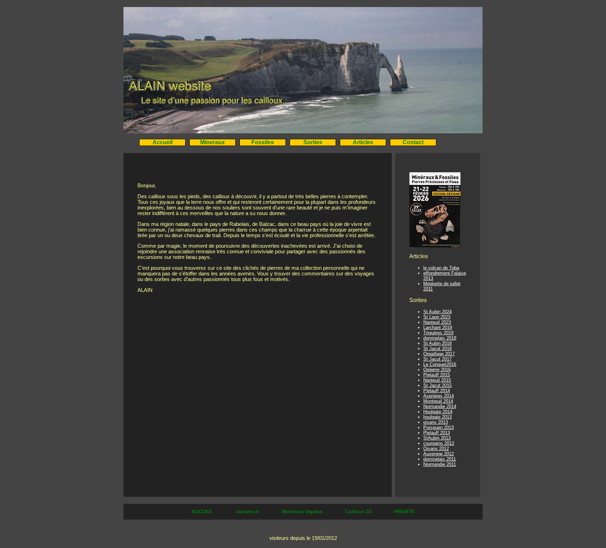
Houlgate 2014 (437, 411)
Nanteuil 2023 (437, 322)
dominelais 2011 (439, 459)
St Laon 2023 (436, 317)
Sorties (312, 142)
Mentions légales (303, 511)
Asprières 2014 (438, 396)
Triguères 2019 (438, 332)
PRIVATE (404, 511)
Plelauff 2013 (436, 432)
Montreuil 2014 (438, 401)
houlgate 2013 (437, 417)
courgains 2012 (438, 443)
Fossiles (262, 142)
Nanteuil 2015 (437, 380)
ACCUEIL (203, 511)
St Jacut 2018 (437, 348)
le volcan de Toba (441, 267)
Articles (363, 142)
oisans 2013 (435, 422)
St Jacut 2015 (437, 385)
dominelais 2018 (439, 338)
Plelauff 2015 (436, 374)
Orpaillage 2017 (439, 353)
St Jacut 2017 (437, 359)
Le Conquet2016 (439, 364)
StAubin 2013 (437, 438)
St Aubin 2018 (437, 343)
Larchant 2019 (437, 327)
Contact (413, 142)
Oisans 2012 (436, 448)
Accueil (163, 142)
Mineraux (212, 142)
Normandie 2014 (439, 406)
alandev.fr (248, 511)
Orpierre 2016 (437, 369)
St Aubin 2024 (437, 311)
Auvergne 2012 (438, 453)
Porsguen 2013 (438, 427)
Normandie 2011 (439, 464)
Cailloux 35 (359, 511)
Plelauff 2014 (436, 390)
